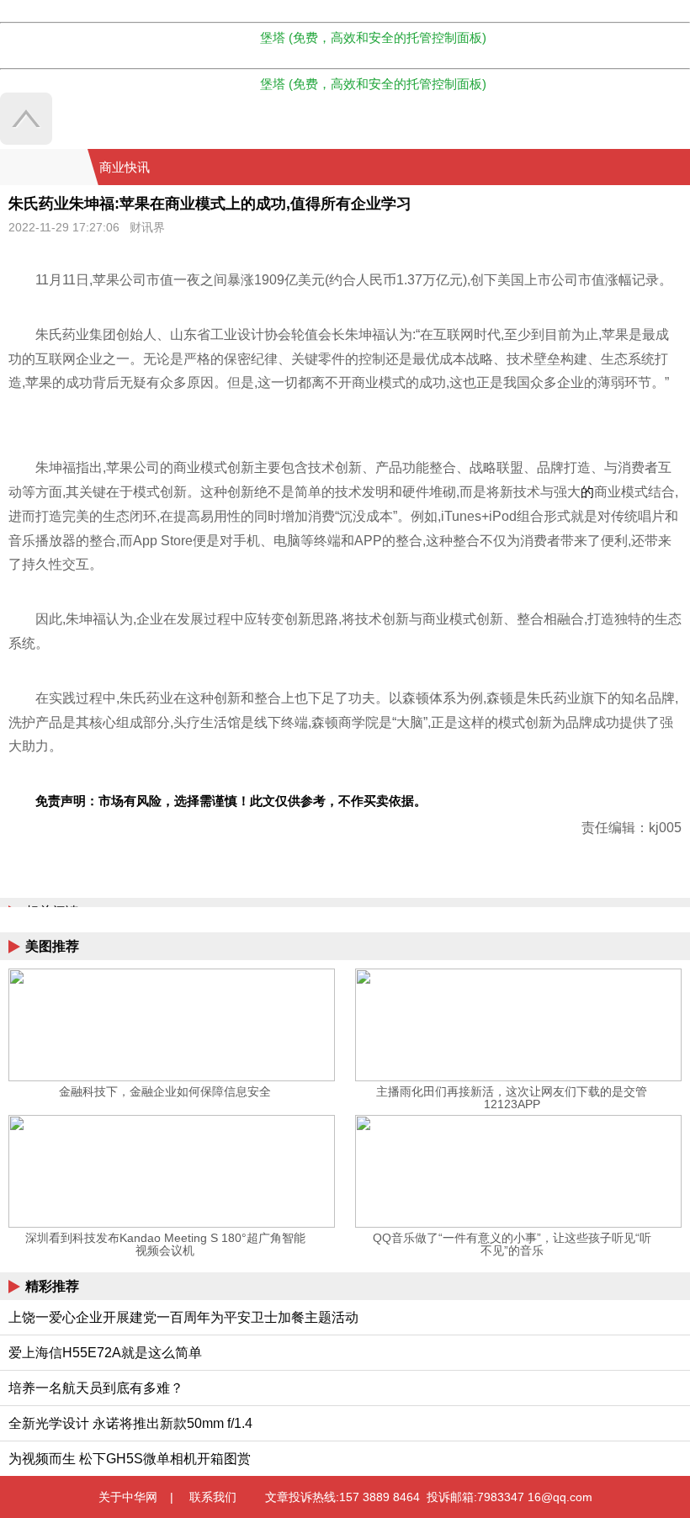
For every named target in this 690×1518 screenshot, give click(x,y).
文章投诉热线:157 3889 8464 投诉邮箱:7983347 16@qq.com (428, 1497)
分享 (676, 167)
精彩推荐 (52, 1286)
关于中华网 (127, 1497)
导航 (655, 167)
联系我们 (212, 1497)
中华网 (44, 167)
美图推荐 (52, 946)
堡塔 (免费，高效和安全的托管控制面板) (373, 37)
